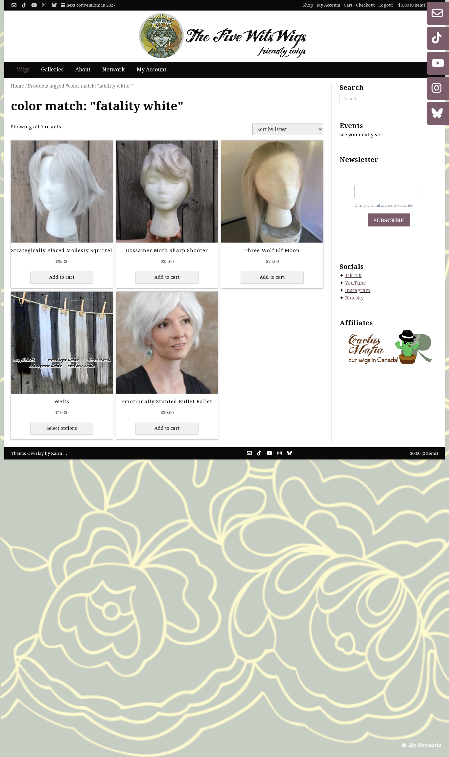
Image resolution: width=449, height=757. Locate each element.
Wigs (23, 69)
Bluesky (354, 298)
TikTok (353, 275)
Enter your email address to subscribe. (384, 205)
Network (113, 69)
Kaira (56, 453)
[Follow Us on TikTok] (24, 5)
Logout (385, 5)
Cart (348, 5)
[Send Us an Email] (14, 5)
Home (17, 86)
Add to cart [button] (61, 277)
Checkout (365, 5)
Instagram (357, 290)
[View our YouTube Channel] (34, 5)
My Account (328, 5)
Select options (61, 428)
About (82, 69)
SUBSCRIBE (389, 220)
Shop (308, 5)
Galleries (52, 69)
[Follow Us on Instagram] (44, 5)
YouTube (355, 283)
